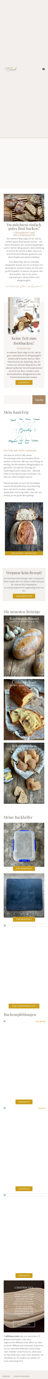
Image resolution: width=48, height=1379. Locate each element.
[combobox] (17, 399)
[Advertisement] (24, 163)
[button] (44, 69)
